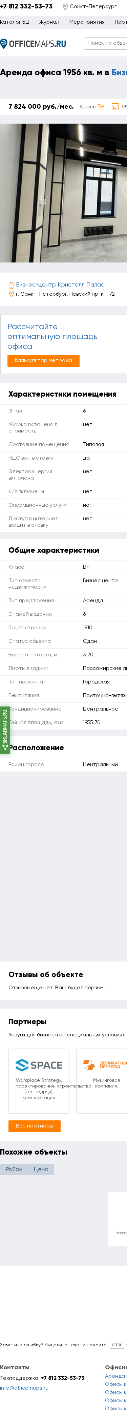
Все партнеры (34, 1126)
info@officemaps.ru (24, 1388)
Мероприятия (87, 22)
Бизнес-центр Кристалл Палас (60, 285)
